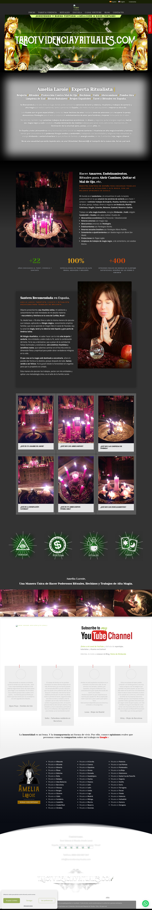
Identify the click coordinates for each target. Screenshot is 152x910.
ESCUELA (77, 13)
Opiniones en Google (99, 191)
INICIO (31, 13)
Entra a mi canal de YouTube (92, 646)
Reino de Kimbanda (118, 654)
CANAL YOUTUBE (93, 13)
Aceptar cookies (11, 900)
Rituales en (55, 761)
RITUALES (65, 13)
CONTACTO (118, 13)
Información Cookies (28, 906)
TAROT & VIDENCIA (47, 13)
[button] (145, 903)
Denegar (29, 900)
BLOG (107, 13)
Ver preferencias (47, 900)
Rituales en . (55, 793)
